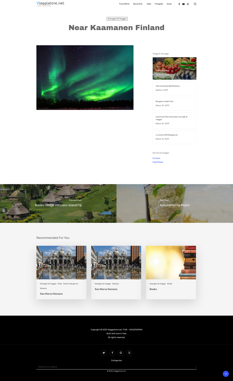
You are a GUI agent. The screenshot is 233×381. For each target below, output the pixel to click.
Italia (60, 284)
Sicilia (169, 284)
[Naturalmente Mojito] (174, 203)
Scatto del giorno (70, 284)
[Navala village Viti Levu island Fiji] (58, 203)
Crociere (156, 158)
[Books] (171, 272)
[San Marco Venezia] (61, 272)
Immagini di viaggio (117, 19)
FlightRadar (158, 162)
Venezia (43, 288)
